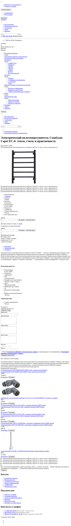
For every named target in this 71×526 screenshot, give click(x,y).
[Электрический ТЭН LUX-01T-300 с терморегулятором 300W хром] (23, 414)
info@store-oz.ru (9, 512)
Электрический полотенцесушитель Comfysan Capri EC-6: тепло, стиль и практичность (30, 458)
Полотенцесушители (11, 26)
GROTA (10, 68)
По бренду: (7, 60)
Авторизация (8, 13)
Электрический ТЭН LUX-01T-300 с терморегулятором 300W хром (22, 416)
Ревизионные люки (10, 96)
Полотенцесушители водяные (13, 58)
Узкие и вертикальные (11, 483)
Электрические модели (11, 481)
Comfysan (7, 196)
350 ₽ (20, 224)
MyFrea (10, 71)
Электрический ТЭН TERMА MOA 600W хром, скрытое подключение (23, 372)
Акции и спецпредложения (13, 498)
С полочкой (12, 81)
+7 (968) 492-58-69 (7, 36)
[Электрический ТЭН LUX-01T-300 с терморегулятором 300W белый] (23, 405)
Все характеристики (10, 214)
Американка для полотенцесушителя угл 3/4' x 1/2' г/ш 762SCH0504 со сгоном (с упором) (29, 398)
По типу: (7, 75)
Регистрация (8, 14)
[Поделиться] (1, 232)
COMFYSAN (12, 63)
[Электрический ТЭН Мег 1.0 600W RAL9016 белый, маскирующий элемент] (11, 449)
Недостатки (4, 325)
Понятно (3, 470)
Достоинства (5, 316)
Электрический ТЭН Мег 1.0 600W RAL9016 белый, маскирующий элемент (25, 451)
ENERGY (11, 65)
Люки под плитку (13, 101)
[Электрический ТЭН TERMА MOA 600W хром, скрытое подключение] (24, 370)
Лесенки (10, 78)
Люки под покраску (14, 103)
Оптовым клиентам (10, 496)
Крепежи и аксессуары (15, 90)
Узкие (10, 83)
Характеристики (9, 248)
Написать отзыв (5, 310)
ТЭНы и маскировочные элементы (19, 91)
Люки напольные (13, 100)
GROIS (10, 66)
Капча (3, 348)
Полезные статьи (9, 501)
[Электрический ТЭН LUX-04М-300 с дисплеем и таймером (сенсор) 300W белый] (27, 423)
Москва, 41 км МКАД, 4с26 (13, 514)
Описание (7, 246)
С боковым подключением (16, 80)
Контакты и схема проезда (12, 4)
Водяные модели (9, 480)
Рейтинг (3, 344)
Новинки (7, 31)
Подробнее (4, 377)
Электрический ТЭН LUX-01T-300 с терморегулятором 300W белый (22, 407)
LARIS (10, 70)
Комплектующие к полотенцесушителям (17, 85)
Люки (6, 29)
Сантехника (8, 28)
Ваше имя (4, 312)
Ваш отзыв (4, 335)
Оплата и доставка (10, 6)
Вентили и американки (15, 88)
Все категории (9, 24)
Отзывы (7, 249)
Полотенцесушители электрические (15, 56)
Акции (6, 106)
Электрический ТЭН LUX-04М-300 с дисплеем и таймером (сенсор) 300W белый (26, 425)
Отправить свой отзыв (7, 355)
